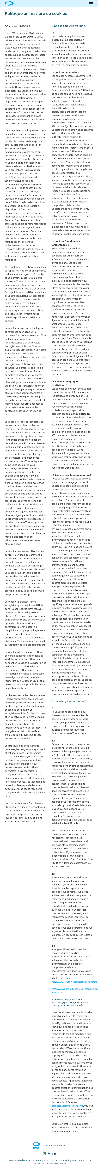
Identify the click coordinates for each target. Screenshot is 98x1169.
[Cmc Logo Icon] (9, 3)
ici (70, 1124)
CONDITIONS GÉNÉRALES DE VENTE (24, 1161)
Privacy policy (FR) (81, 1161)
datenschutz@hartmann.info (67, 1106)
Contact (48, 1161)
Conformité (62, 1161)
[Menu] (91, 3)
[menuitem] (91, 3)
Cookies (39, 1164)
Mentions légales (56, 1164)
